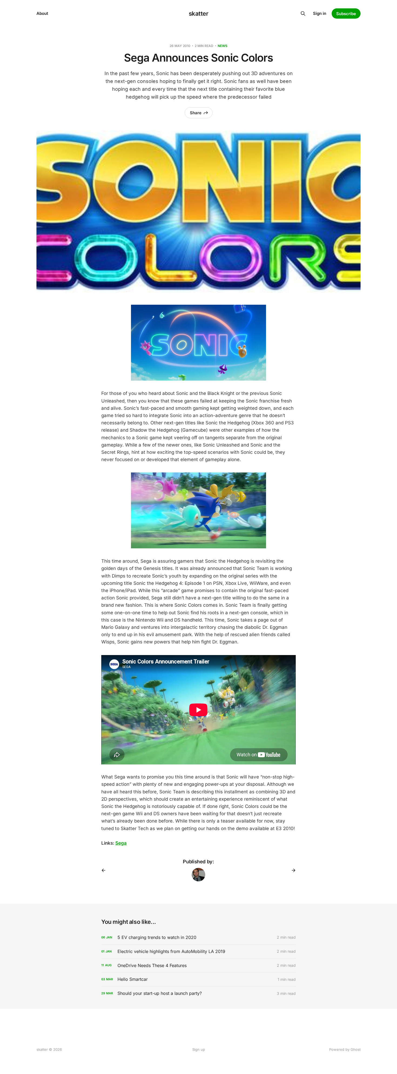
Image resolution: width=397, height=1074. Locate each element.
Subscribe (346, 13)
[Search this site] (303, 13)
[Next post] (292, 870)
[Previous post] (105, 870)
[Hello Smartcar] (198, 979)
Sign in (319, 13)
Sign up (198, 1049)
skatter (198, 13)
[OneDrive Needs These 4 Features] (198, 965)
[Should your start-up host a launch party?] (198, 993)
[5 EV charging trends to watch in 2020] (198, 937)
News (222, 46)
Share (195, 112)
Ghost (356, 1049)
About (42, 13)
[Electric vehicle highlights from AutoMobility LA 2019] (198, 951)
